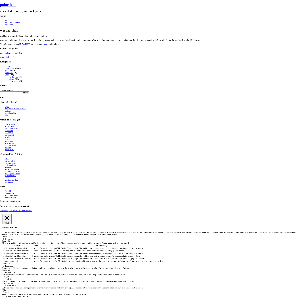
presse (16, 81)
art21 (6, 159)
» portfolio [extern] (7, 57)
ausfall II (17, 53)
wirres (7, 115)
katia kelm (8, 139)
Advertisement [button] (7, 283)
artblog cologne (10, 161)
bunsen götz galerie (12, 169)
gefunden (8, 71)
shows (11, 79)
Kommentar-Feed (11, 195)
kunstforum (9, 182)
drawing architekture (12, 174)
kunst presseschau (11, 180)
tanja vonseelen (10, 145)
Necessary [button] (6, 237)
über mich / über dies (12, 22)
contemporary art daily (13, 171)
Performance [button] (7, 270)
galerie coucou (10, 176)
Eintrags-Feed (10, 193)
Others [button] (4, 290)
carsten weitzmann (12, 129)
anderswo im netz (11, 68)
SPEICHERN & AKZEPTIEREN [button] (15, 297)
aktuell (45, 44)
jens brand (8, 137)
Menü (3, 16)
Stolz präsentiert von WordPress (20, 211)
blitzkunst (8, 167)
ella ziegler (9, 133)
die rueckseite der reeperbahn (15, 109)
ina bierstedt (9, 135)
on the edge (13, 77)
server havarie (6, 53)
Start (6, 20)
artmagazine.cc (10, 163)
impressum (9, 25)
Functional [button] (6, 264)
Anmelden (9, 191)
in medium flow (11, 113)
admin (36, 44)
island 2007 (9, 73)
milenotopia (9, 141)
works (7, 75)
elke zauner (9, 131)
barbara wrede (10, 126)
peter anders (9, 143)
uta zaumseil (9, 150)
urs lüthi (8, 148)
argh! (7, 107)
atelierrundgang (10, 165)
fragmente (8, 111)
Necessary (9, 239)
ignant (7, 178)
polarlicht (8, 4)
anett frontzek (10, 124)
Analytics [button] (5, 277)
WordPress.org (10, 197)
